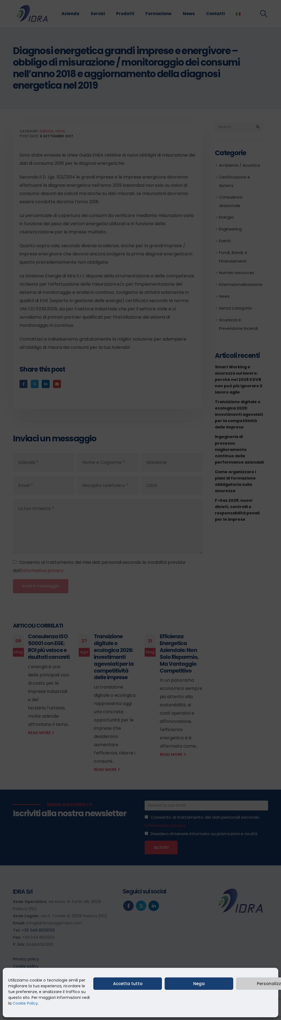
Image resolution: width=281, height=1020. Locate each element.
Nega (199, 983)
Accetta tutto (127, 983)
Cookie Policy (25, 1003)
